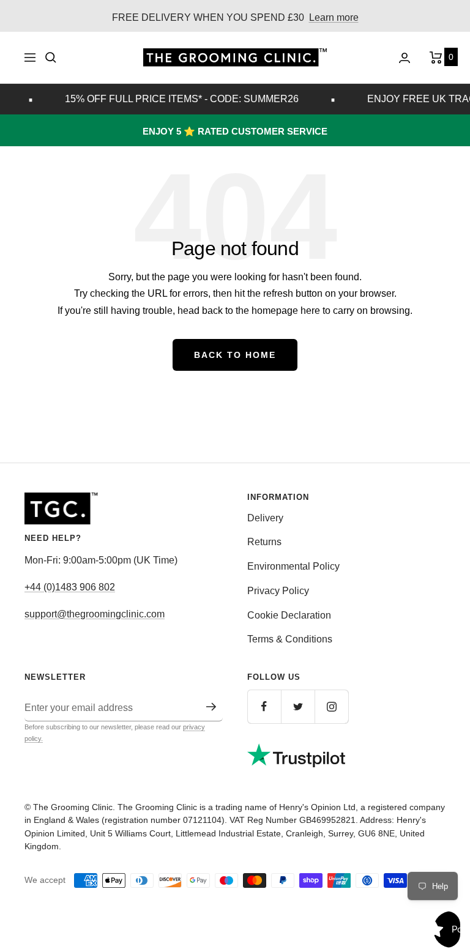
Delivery (265, 518)
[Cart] (438, 57)
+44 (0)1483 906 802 (69, 587)
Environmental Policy (293, 566)
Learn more (334, 17)
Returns (264, 542)
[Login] (404, 58)
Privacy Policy (278, 591)
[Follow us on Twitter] (298, 706)
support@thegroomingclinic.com (94, 614)
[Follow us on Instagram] (331, 706)
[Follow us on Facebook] (264, 706)
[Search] (50, 57)
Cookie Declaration (289, 615)
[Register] (211, 706)
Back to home (235, 355)
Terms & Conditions (289, 639)
